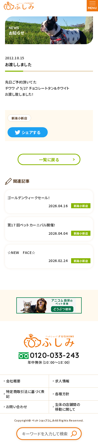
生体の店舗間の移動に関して (67, 406)
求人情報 (62, 380)
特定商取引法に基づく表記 (25, 394)
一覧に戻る (49, 159)
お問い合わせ (16, 406)
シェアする (31, 132)
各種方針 (62, 393)
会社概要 (13, 380)
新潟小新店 (19, 118)
